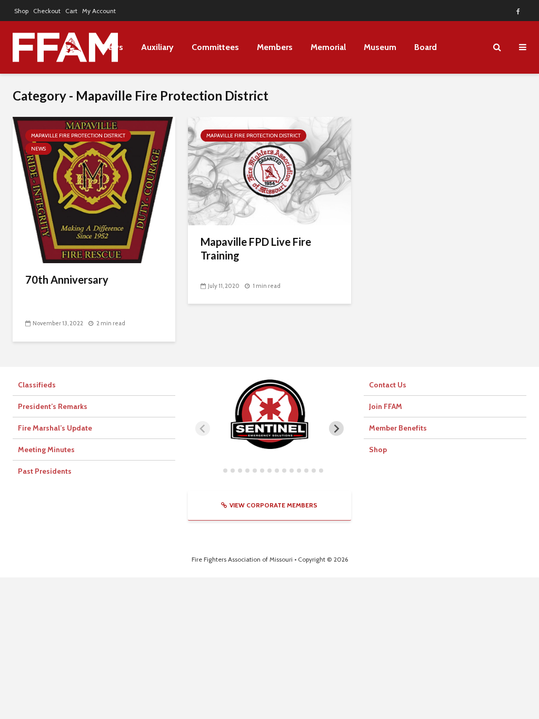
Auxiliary (157, 47)
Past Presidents (45, 471)
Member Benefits (398, 428)
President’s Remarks (52, 406)
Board (425, 47)
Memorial (328, 47)
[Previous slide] (202, 428)
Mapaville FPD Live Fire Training (256, 248)
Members (275, 47)
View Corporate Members (273, 505)
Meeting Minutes (46, 449)
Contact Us (387, 385)
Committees (215, 47)
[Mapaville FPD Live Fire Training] (269, 170)
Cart (71, 11)
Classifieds (37, 385)
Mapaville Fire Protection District (78, 135)
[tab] (218, 470)
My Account (99, 11)
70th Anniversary (68, 279)
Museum (380, 47)
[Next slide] (336, 428)
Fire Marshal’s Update (55, 428)
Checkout (47, 11)
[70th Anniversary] (94, 189)
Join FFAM (385, 406)
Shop (21, 11)
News (38, 148)
